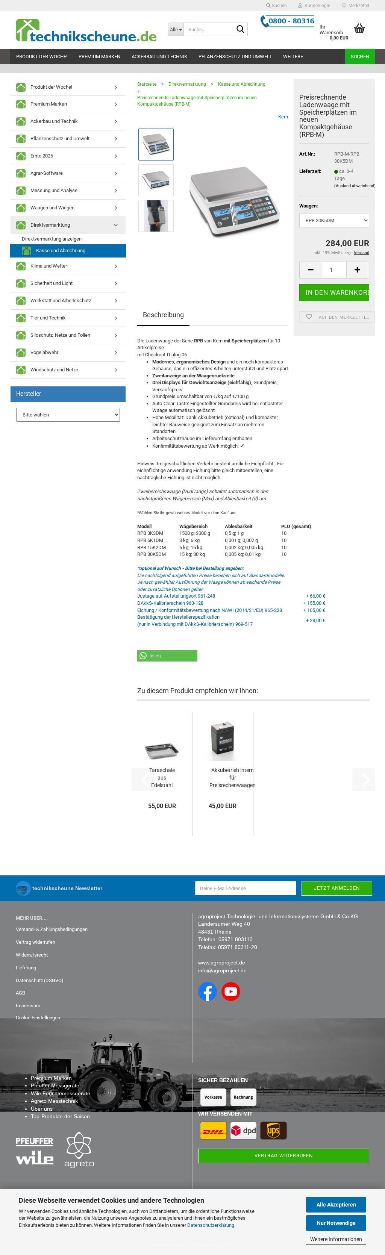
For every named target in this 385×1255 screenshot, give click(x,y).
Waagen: (308, 206)
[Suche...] (240, 29)
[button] (310, 270)
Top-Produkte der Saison (60, 1116)
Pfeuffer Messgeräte (55, 1085)
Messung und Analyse (53, 190)
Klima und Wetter (48, 266)
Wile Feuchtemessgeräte (60, 1093)
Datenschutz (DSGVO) (40, 980)
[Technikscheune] (86, 30)
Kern (283, 117)
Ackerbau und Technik (159, 56)
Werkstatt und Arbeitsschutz (60, 300)
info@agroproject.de (222, 970)
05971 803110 (235, 939)
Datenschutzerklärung (210, 1225)
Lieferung (26, 967)
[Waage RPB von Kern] (234, 197)
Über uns (42, 1109)
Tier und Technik (47, 318)
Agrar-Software (46, 173)
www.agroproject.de (221, 963)
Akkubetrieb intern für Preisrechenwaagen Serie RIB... (232, 778)
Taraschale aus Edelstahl (162, 777)
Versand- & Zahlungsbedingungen (52, 929)
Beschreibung (163, 315)
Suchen (360, 56)
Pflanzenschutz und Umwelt (235, 56)
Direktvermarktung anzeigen (52, 239)
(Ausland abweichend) (355, 185)
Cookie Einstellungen (38, 1017)
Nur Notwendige (336, 1223)
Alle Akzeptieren (336, 1205)
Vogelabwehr (43, 352)
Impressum (28, 1005)
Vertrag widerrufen (35, 942)
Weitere (293, 56)
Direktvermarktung (49, 225)
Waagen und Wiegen (51, 207)
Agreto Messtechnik (54, 1101)
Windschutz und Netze (53, 369)
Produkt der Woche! (41, 56)
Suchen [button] (279, 5)
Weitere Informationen (336, 1239)
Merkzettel (357, 5)
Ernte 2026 (41, 156)
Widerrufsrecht (32, 955)
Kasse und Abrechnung (60, 250)
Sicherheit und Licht (51, 283)
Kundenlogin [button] (316, 5)
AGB (20, 993)
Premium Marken (99, 56)
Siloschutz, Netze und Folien (59, 335)
